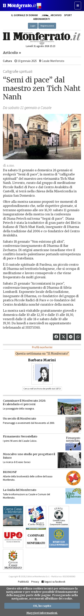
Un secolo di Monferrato (19, 418)
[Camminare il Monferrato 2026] (69, 407)
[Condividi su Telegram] (70, 337)
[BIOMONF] (73, 478)
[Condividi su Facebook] (56, 337)
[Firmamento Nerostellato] (73, 442)
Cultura (7, 61)
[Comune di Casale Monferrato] (13, 559)
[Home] (42, 38)
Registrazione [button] (47, 25)
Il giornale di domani (24, 15)
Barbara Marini (42, 360)
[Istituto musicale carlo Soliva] (36, 516)
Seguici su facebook (54, 581)
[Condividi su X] (63, 337)
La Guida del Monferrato (19, 490)
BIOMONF (10, 472)
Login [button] (33, 25)
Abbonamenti (41, 19)
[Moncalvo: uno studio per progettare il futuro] (69, 460)
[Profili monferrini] (42, 373)
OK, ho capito (42, 606)
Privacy (35, 581)
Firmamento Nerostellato (20, 436)
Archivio (55, 15)
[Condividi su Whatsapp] (78, 337)
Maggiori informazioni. (42, 613)
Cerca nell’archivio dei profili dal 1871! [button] (42, 388)
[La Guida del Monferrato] (73, 496)
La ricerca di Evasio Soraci (16, 462)
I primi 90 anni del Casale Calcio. (20, 441)
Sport (68, 15)
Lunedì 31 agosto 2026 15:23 (40, 46)
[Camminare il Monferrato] (36, 537)
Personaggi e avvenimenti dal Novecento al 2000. (29, 423)
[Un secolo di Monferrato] (73, 424)
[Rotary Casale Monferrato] (59, 537)
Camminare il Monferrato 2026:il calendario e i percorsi (24, 402)
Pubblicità (23, 581)
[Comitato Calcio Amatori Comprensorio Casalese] (59, 516)
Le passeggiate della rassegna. (19, 408)
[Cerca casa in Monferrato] (13, 516)
